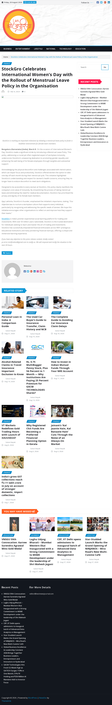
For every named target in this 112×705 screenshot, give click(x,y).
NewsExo (43, 698)
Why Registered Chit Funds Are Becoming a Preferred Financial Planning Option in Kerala (36, 435)
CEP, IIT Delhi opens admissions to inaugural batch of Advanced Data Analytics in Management (94, 115)
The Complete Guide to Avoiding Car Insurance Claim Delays (62, 321)
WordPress (32, 698)
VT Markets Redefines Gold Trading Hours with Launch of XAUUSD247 (11, 431)
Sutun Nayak (11, 331)
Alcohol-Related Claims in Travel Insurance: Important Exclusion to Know (13, 368)
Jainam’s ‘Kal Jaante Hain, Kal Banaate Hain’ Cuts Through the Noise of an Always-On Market (62, 435)
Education (80, 49)
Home (5, 57)
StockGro (6, 219)
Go (105, 67)
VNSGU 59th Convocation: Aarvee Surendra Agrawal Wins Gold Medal (94, 92)
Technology (65, 49)
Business (8, 49)
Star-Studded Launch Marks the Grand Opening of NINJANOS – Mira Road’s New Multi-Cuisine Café (96, 547)
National (50, 49)
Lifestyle (38, 49)
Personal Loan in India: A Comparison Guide (12, 321)
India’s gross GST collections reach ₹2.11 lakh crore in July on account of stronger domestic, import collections (13, 486)
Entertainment (23, 49)
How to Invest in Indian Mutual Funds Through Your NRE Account (62, 366)
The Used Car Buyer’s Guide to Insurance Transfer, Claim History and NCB (36, 323)
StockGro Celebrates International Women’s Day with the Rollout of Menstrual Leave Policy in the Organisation (54, 57)
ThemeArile (6, 701)
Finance (8, 253)
